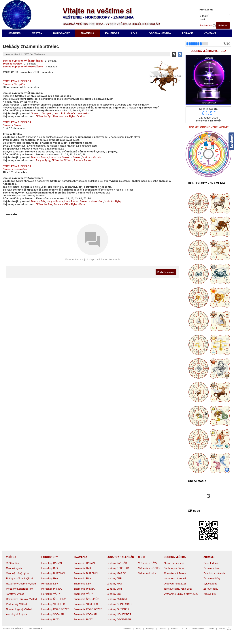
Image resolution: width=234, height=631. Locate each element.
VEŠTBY (11, 557)
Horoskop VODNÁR (52, 614)
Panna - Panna (82, 160)
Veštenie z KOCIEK (149, 568)
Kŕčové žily (209, 593)
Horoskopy (150, 629)
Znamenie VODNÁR (85, 614)
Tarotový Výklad (15, 593)
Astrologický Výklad (17, 614)
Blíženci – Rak (44, 204)
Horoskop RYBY (50, 619)
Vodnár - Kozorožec (78, 113)
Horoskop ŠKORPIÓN (54, 598)
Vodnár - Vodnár (91, 157)
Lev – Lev (55, 157)
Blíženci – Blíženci (62, 160)
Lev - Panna (71, 201)
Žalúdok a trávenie (214, 573)
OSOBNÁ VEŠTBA (175, 557)
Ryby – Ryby (43, 160)
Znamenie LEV (82, 583)
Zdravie (211, 629)
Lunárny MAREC (116, 573)
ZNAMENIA (80, 557)
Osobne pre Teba (174, 568)
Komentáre (11, 214)
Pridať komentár (166, 272)
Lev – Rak (59, 113)
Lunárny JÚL (114, 593)
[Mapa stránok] (229, 629)
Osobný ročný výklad (18, 573)
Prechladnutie (211, 563)
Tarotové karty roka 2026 (178, 588)
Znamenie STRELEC (86, 604)
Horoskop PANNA (51, 588)
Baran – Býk (38, 201)
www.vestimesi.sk (36, 628)
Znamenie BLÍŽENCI (86, 573)
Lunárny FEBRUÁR (118, 568)
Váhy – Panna (55, 201)
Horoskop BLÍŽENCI (53, 573)
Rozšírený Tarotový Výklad (21, 598)
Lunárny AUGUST (117, 598)
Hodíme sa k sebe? (175, 578)
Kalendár (174, 629)
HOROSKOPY (49, 557)
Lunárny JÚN (114, 588)
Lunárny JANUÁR (117, 563)
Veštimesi (127, 629)
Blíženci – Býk (44, 116)
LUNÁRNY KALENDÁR (120, 557)
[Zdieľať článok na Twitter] (174, 54)
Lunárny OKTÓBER (118, 609)
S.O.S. (184, 629)
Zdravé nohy (210, 588)
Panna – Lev (60, 116)
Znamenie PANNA (84, 588)
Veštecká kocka (147, 573)
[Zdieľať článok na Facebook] (180, 54)
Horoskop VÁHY (50, 593)
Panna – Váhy (62, 204)
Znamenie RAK (82, 578)
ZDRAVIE (208, 557)
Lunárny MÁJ (114, 583)
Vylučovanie (210, 583)
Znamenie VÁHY (83, 593)
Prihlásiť (222, 25)
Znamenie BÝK (82, 568)
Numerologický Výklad (19, 609)
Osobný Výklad (14, 568)
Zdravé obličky (211, 578)
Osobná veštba (198, 629)
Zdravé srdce (211, 568)
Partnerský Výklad (16, 604)
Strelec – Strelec (71, 157)
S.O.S (141, 557)
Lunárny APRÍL (115, 578)
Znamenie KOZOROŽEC (88, 609)
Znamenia (162, 629)
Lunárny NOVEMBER (119, 614)
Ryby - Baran (78, 204)
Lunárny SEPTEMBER (119, 604)
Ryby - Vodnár (77, 116)
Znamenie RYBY (83, 619)
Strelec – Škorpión (41, 113)
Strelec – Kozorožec (91, 201)
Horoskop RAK (49, 578)
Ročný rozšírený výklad (19, 578)
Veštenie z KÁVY (147, 563)
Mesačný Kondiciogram (19, 588)
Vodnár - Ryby (113, 201)
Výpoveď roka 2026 (175, 583)
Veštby (138, 629)
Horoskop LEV (49, 583)
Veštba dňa (12, 563)
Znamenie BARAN (84, 563)
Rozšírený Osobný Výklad (21, 583)
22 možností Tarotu (175, 573)
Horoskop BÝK (49, 568)
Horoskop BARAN (51, 563)
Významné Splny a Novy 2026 (181, 593)
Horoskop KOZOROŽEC (55, 609)
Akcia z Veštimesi (174, 563)
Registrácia (206, 25)
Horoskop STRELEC (53, 604)
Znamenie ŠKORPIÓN (86, 598)
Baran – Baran (39, 157)
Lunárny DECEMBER (119, 619)
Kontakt (222, 629)
